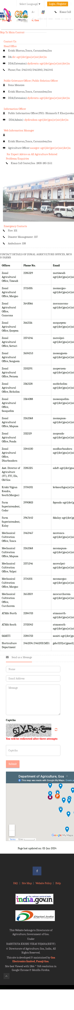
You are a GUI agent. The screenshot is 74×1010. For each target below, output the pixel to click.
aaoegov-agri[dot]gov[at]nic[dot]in (50, 148)
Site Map (27, 883)
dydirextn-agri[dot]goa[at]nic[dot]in (48, 63)
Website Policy (44, 883)
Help (58, 883)
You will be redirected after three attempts (31, 738)
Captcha (11, 720)
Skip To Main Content (12, 32)
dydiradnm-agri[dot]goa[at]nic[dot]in (46, 119)
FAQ (15, 883)
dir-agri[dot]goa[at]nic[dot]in (29, 57)
